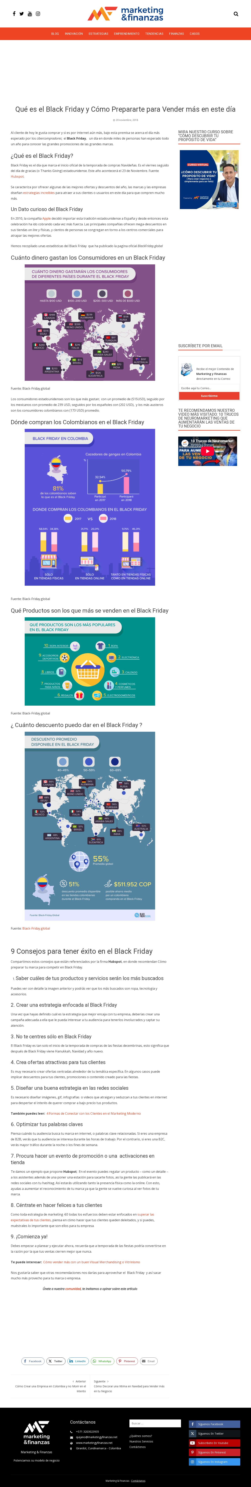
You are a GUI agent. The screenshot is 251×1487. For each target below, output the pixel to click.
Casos (195, 34)
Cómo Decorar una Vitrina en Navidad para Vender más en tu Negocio (129, 1386)
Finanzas (176, 34)
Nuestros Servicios (141, 1441)
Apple (46, 218)
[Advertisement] (125, 73)
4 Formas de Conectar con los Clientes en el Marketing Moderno (93, 1113)
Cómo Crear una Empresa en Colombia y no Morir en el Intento (50, 1386)
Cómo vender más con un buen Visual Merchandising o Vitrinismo (91, 1262)
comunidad (73, 1289)
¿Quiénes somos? (140, 1436)
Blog (55, 34)
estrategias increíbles (39, 193)
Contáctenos (137, 1447)
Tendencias (154, 34)
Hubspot (17, 176)
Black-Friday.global (36, 928)
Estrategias (98, 34)
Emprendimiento (126, 34)
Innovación (74, 34)
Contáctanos (138, 1480)
